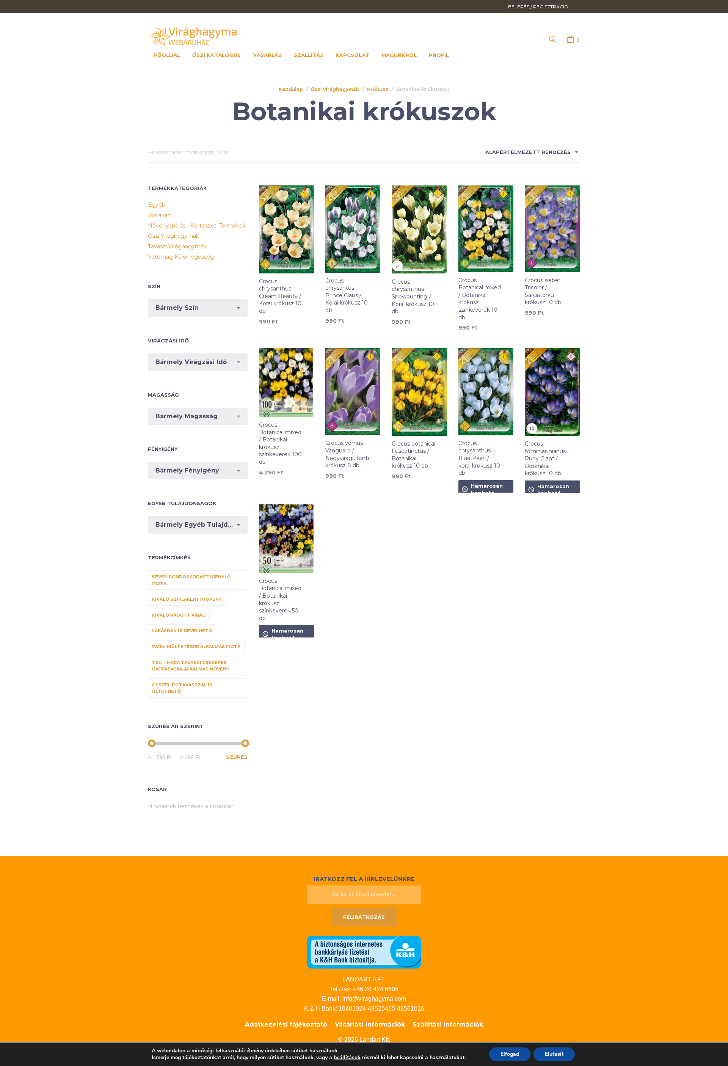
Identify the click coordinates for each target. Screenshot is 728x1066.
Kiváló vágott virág (179, 615)
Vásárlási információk (370, 1024)
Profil (439, 55)
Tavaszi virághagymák (177, 246)
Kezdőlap (291, 89)
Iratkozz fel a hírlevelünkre (364, 878)
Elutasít (554, 1054)
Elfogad (509, 1054)
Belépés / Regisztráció (538, 6)
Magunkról (399, 55)
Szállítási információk (448, 1024)
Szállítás (308, 55)
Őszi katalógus (216, 55)
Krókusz (377, 89)
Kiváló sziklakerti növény (187, 599)
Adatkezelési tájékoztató (286, 1024)
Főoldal (167, 55)
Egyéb (156, 204)
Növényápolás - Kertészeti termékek (197, 225)
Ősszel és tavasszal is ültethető (182, 688)
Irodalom (160, 215)
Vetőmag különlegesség (181, 256)
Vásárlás (267, 55)
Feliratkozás (364, 917)
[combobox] (529, 153)
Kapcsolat (352, 55)
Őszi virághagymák (335, 89)
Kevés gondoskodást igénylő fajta (191, 580)
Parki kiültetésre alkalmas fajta (196, 646)
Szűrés (237, 757)
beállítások (347, 1057)
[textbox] (198, 308)
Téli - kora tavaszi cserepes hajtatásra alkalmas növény (190, 666)
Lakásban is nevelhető (182, 630)
